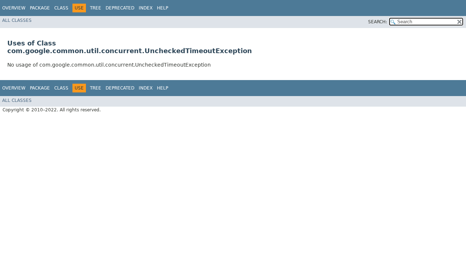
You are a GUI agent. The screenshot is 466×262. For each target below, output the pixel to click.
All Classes (17, 20)
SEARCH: (377, 21)
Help (162, 8)
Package (40, 8)
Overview (13, 8)
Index (146, 8)
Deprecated (120, 8)
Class (61, 8)
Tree (95, 8)
